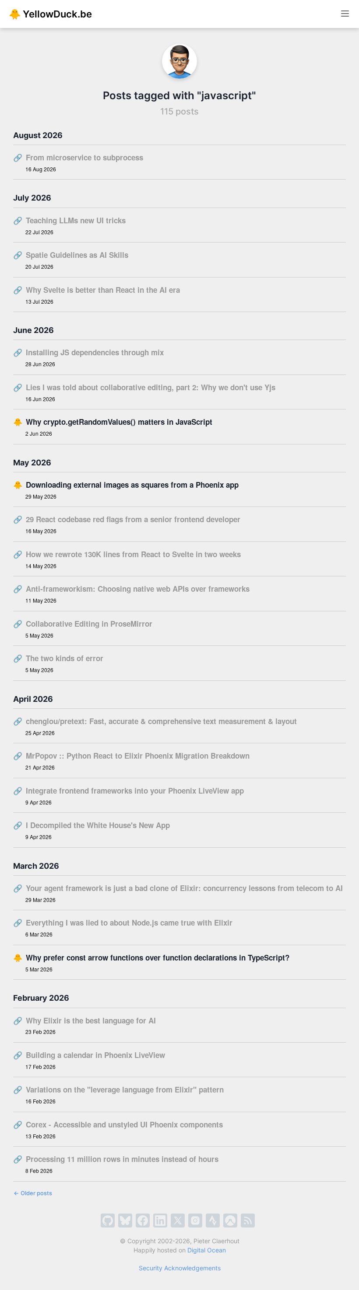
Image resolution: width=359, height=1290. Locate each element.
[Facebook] (143, 1221)
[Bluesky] (125, 1221)
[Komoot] (230, 1221)
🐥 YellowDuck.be (50, 14)
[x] (178, 1221)
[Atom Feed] (248, 1221)
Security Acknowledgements (180, 1268)
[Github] (108, 1221)
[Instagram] (195, 1221)
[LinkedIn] (160, 1221)
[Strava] (213, 1221)
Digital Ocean (206, 1250)
